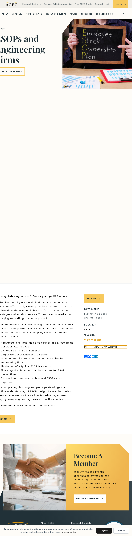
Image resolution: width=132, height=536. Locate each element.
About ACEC (47, 523)
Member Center (34, 14)
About (5, 14)
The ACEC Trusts (83, 4)
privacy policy (69, 532)
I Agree (104, 530)
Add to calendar (105, 347)
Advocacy (17, 14)
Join (108, 4)
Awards (73, 14)
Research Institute (31, 4)
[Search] (123, 14)
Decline (121, 530)
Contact (99, 4)
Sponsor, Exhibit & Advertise (58, 4)
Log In (119, 4)
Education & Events (56, 14)
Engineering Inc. (104, 14)
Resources (86, 14)
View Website (93, 339)
